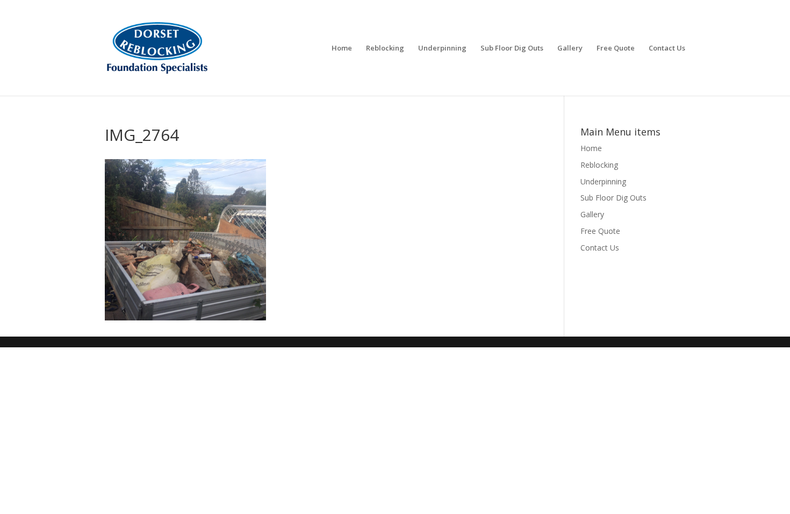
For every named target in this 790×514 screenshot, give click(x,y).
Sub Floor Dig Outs (511, 48)
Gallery (570, 48)
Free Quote (616, 48)
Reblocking (385, 48)
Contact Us (667, 48)
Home (342, 48)
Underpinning (442, 48)
